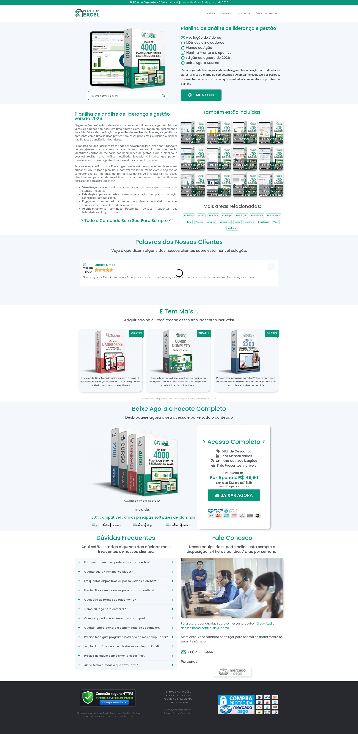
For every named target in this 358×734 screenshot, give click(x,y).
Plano (188, 222)
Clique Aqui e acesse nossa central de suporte (227, 625)
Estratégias (241, 215)
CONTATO (226, 13)
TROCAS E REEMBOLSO (178, 695)
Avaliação (232, 228)
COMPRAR (244, 13)
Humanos (213, 215)
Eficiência (249, 222)
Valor (276, 222)
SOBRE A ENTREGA (178, 702)
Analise (199, 222)
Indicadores (224, 222)
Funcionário (257, 215)
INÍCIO (211, 13)
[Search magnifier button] (163, 95)
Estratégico (263, 222)
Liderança (189, 215)
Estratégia (227, 215)
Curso (238, 222)
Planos (201, 215)
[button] (78, 273)
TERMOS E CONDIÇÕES (178, 692)
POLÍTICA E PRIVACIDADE (178, 699)
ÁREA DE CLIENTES (266, 13)
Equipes (211, 222)
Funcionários (273, 215)
